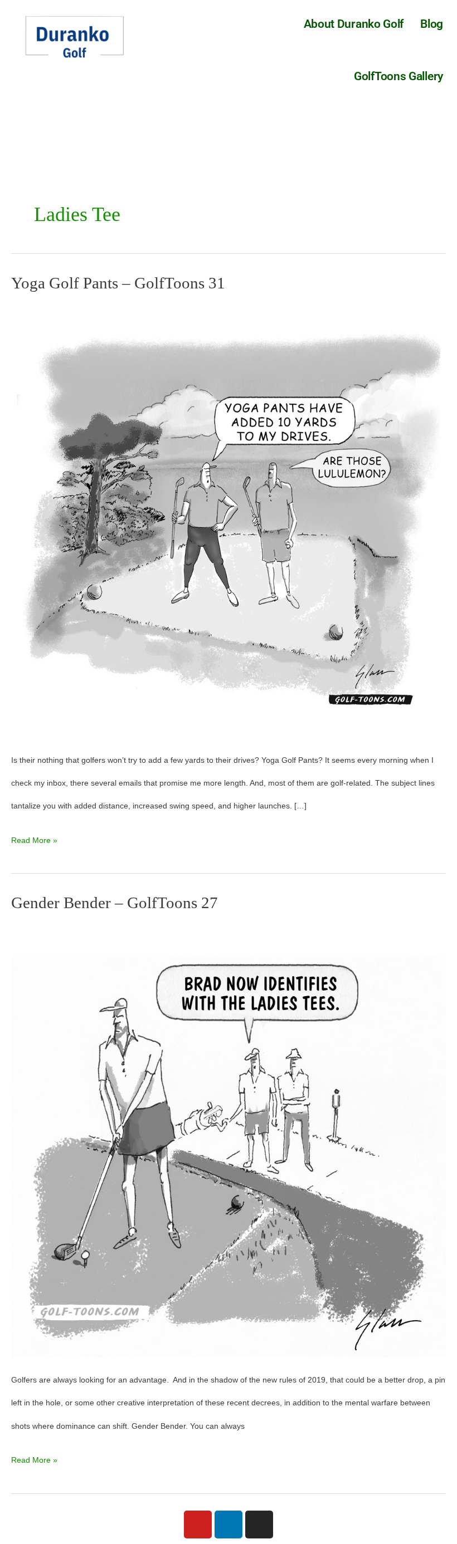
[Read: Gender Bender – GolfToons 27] (228, 1139)
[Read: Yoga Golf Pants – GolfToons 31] (228, 520)
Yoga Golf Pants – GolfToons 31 (118, 283)
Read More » (34, 837)
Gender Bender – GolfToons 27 (114, 902)
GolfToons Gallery (398, 76)
